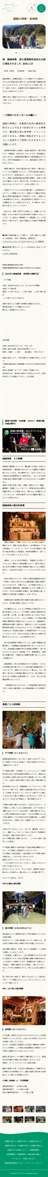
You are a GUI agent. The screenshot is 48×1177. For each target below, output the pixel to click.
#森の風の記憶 (33, 1154)
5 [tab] (28, 53)
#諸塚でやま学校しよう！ (17, 1150)
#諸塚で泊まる (10, 1146)
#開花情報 (34, 1150)
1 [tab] (16, 53)
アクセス (15, 1159)
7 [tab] (34, 53)
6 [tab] (31, 53)
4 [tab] (25, 53)
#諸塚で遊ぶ (10, 1141)
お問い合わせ (27, 1159)
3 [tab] (22, 53)
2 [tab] (19, 53)
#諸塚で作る (22, 1141)
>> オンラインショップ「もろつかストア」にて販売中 (23, 241)
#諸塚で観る (32, 71)
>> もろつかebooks (9, 253)
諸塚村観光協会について (14, 1163)
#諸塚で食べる (35, 1141)
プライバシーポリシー (34, 1163)
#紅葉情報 (10, 1154)
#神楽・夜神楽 (9, 71)
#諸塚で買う (24, 1146)
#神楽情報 (20, 71)
